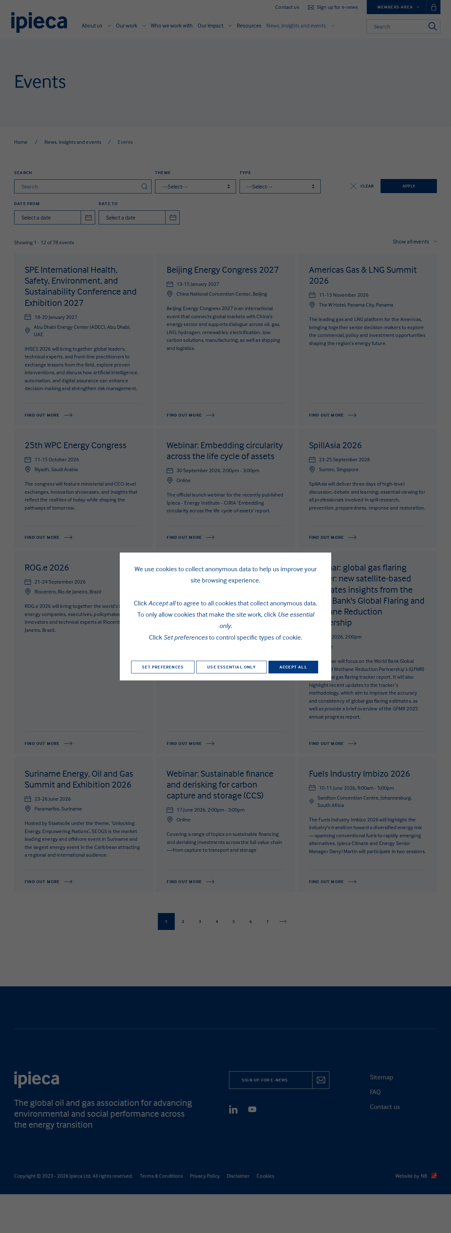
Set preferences (163, 667)
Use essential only (231, 667)
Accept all (293, 667)
